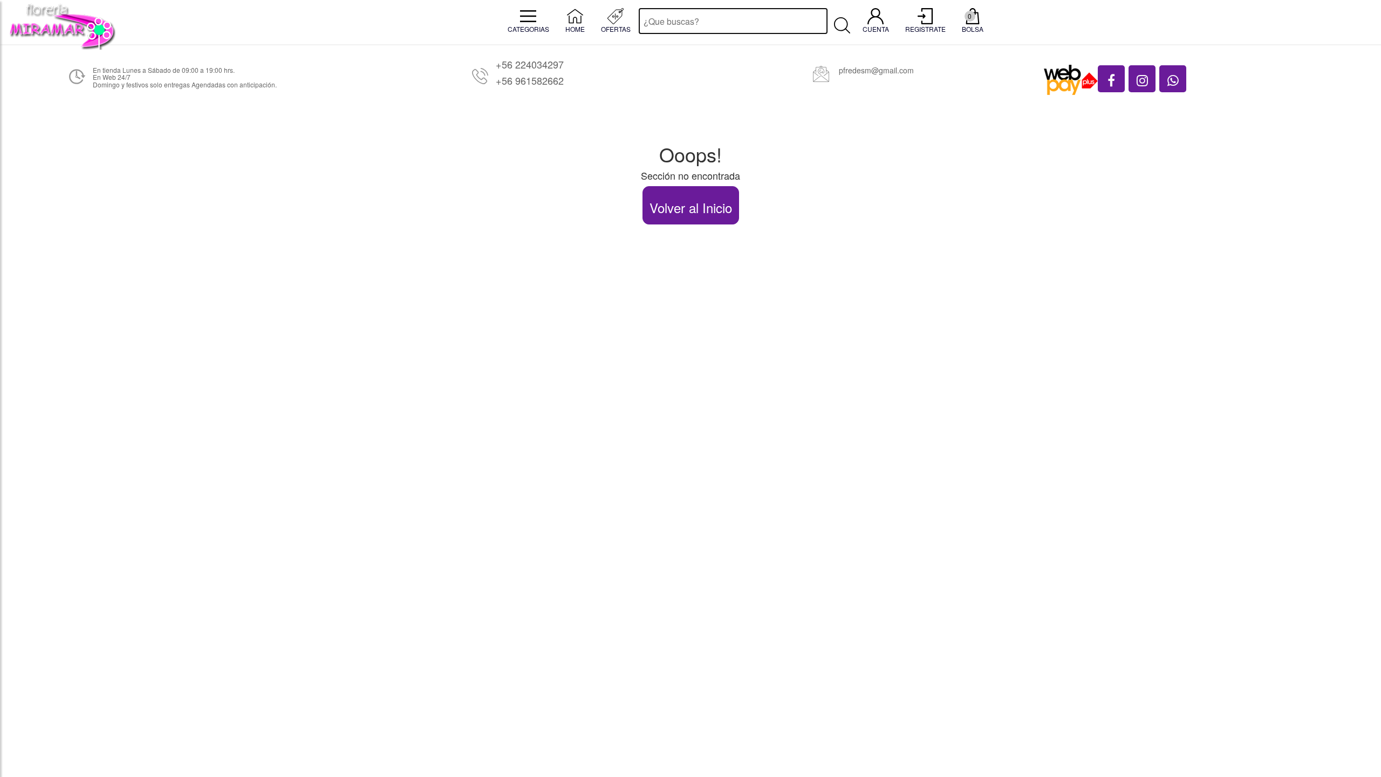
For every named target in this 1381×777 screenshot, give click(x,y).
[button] (1111, 78)
